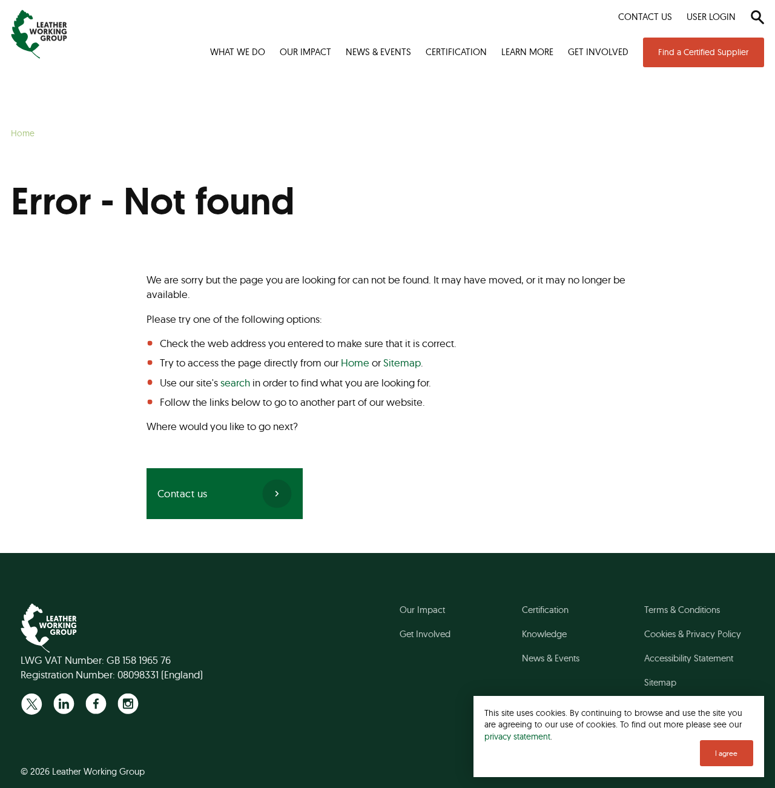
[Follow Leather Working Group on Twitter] (32, 703)
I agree (726, 753)
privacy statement (517, 736)
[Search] (757, 17)
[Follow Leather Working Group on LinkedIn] (64, 703)
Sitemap (402, 362)
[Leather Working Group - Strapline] (39, 34)
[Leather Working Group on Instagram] (128, 703)
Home (355, 362)
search (235, 382)
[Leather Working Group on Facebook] (96, 703)
